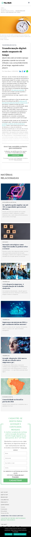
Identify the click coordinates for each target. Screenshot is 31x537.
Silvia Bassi (7, 71)
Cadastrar (15, 480)
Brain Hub (4, 497)
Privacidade (15, 477)
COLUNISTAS (5, 499)
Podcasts (4, 502)
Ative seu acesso (18, 159)
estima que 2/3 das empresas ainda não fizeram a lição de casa (15, 102)
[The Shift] (6, 3)
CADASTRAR (15, 155)
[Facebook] (22, 71)
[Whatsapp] (27, 71)
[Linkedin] (20, 71)
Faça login (19, 158)
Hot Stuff (3, 9)
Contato (3, 507)
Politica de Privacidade (20, 534)
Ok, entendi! (8, 534)
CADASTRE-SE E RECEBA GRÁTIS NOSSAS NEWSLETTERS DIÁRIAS (13, 519)
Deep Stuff (4, 495)
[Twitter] (25, 71)
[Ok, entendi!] (29, 532)
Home (2, 8)
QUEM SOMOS (5, 504)
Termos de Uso (18, 475)
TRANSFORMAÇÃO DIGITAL (9, 45)
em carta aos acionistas (18, 90)
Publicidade (4, 509)
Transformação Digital (7, 10)
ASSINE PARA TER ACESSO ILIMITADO (12, 516)
